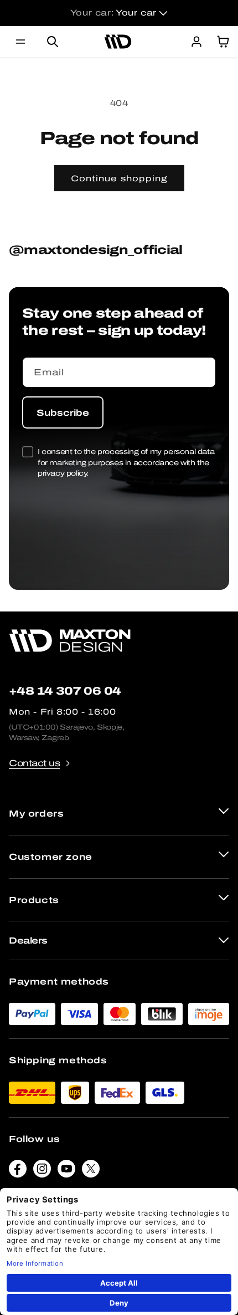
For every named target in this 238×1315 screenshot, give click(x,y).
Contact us (34, 763)
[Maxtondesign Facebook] (18, 1171)
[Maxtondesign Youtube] (66, 1171)
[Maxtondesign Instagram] (42, 1171)
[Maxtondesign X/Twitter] (91, 1171)
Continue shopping (119, 178)
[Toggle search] (52, 41)
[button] (20, 41)
